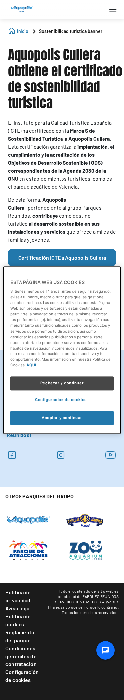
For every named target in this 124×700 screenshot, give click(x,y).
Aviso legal (18, 608)
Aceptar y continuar (62, 417)
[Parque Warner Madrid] (84, 519)
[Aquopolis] (28, 519)
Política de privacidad (18, 596)
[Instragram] (60, 455)
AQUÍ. (31, 365)
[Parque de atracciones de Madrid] (28, 549)
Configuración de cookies (22, 676)
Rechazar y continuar (62, 383)
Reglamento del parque (19, 636)
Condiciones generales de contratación (21, 656)
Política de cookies (18, 620)
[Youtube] (110, 455)
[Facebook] (12, 455)
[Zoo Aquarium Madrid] (85, 549)
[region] (62, 350)
